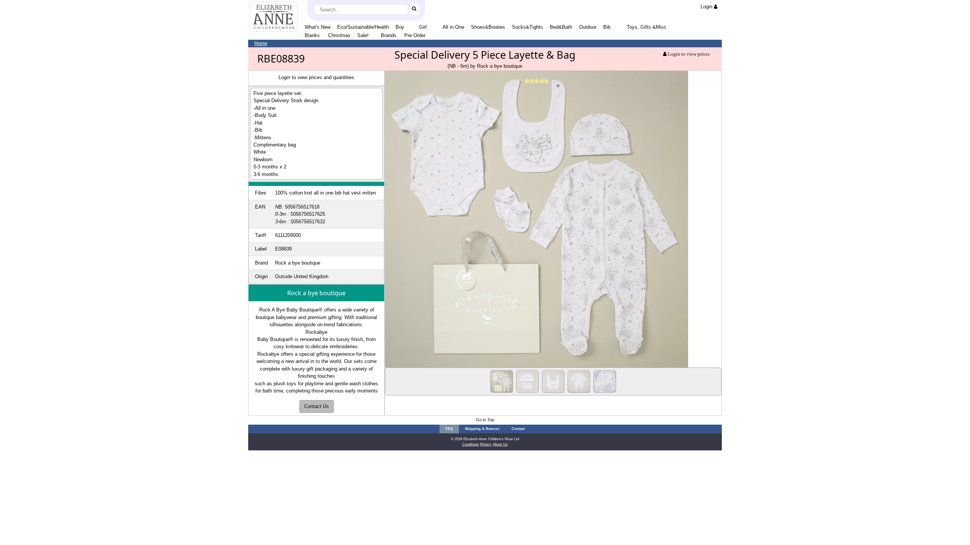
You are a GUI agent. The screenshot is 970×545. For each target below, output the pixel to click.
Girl (423, 27)
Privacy (486, 444)
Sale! (363, 35)
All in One (453, 27)
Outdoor (587, 27)
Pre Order (415, 35)
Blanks (312, 35)
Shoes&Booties (488, 27)
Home (260, 43)
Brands (388, 35)
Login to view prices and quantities (316, 77)
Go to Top (485, 419)
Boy (400, 27)
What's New (317, 27)
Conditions (470, 444)
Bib (606, 27)
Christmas (339, 35)
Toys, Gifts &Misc (646, 27)
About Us (500, 444)
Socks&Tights (527, 27)
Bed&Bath (561, 27)
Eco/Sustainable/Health (363, 27)
